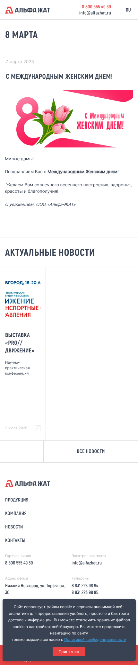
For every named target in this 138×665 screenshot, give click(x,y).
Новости (14, 526)
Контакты (15, 540)
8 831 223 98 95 (85, 592)
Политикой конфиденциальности (95, 639)
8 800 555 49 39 (96, 6)
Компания (16, 513)
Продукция (17, 499)
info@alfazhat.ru (95, 12)
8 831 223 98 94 (85, 585)
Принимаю (69, 651)
